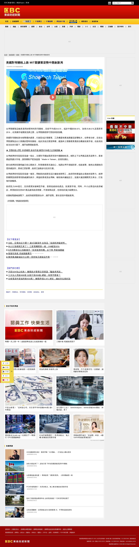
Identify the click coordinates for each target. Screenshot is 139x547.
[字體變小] (6, 372)
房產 (63, 26)
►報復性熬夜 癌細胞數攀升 (19, 253)
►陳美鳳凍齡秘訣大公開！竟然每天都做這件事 (28, 257)
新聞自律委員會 (26, 529)
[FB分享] (5, 364)
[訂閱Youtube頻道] (5, 381)
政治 (40, 26)
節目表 (7, 529)
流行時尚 (120, 26)
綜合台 (22, 532)
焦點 (14, 26)
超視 (50, 532)
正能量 (110, 26)
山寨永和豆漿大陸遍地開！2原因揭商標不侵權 (20, 370)
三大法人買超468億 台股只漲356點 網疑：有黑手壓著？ (34, 275)
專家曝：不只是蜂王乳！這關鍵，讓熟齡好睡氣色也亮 (88, 370)
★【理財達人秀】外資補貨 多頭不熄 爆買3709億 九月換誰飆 (33, 150)
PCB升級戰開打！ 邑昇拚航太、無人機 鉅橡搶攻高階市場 (54, 436)
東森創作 (72, 532)
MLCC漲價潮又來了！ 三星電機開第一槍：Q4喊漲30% (34, 246)
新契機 (29, 292)
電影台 (40, 532)
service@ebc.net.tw (131, 541)
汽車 (71, 26)
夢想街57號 (61, 21)
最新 (6, 26)
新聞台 (17, 532)
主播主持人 (15, 529)
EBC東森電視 (9, 2)
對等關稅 (23, 292)
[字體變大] (5, 368)
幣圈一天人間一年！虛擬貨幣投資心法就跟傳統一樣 (26, 342)
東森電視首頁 (9, 532)
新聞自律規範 (38, 529)
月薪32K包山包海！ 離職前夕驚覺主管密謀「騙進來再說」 (35, 272)
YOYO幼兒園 (64, 532)
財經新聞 (15, 21)
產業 (33, 26)
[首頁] (12, 12)
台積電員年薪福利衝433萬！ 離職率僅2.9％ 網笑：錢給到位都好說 (39, 279)
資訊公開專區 (67, 529)
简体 (27, 2)
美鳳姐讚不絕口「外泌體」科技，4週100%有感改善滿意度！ (88, 436)
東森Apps (20, 2)
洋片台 (45, 532)
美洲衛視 (56, 532)
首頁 (6, 21)
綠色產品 (36, 292)
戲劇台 (28, 532)
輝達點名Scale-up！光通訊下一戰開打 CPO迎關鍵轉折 (20, 436)
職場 (102, 26)
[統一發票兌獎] (120, 149)
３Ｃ (86, 26)
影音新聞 (24, 26)
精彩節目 (84, 21)
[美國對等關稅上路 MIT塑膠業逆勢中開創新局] (54, 96)
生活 (94, 26)
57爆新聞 (49, 21)
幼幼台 (34, 532)
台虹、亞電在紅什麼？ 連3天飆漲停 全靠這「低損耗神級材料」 (37, 243)
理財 (79, 26)
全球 (48, 26)
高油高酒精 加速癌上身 (48, 369)
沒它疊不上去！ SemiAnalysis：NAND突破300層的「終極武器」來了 (80, 409)
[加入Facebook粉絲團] (5, 376)
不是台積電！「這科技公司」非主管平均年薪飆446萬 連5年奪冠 (28, 409)
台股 (56, 26)
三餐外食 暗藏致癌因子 (65, 342)
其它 (129, 26)
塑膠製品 (15, 292)
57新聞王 (38, 21)
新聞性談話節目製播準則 (53, 529)
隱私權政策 (133, 538)
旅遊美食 (95, 21)
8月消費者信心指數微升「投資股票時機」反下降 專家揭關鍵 (36, 250)
